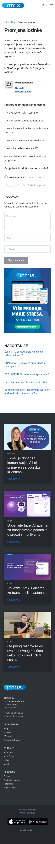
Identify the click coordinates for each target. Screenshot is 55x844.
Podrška (7, 732)
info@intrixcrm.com (15, 716)
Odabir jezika (26, 830)
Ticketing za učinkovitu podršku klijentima (26, 382)
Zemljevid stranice (12, 740)
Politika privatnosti (27, 810)
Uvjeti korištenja (27, 813)
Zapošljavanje (10, 787)
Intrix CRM (8, 752)
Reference (8, 784)
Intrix (6, 22)
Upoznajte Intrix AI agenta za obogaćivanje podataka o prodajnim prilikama (27, 529)
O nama (7, 776)
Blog (13, 22)
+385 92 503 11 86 (14, 713)
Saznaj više (13, 479)
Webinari (8, 736)
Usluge (7, 760)
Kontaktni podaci (11, 780)
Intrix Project (9, 756)
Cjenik (6, 764)
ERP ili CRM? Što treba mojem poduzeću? (26, 374)
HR (43, 5)
